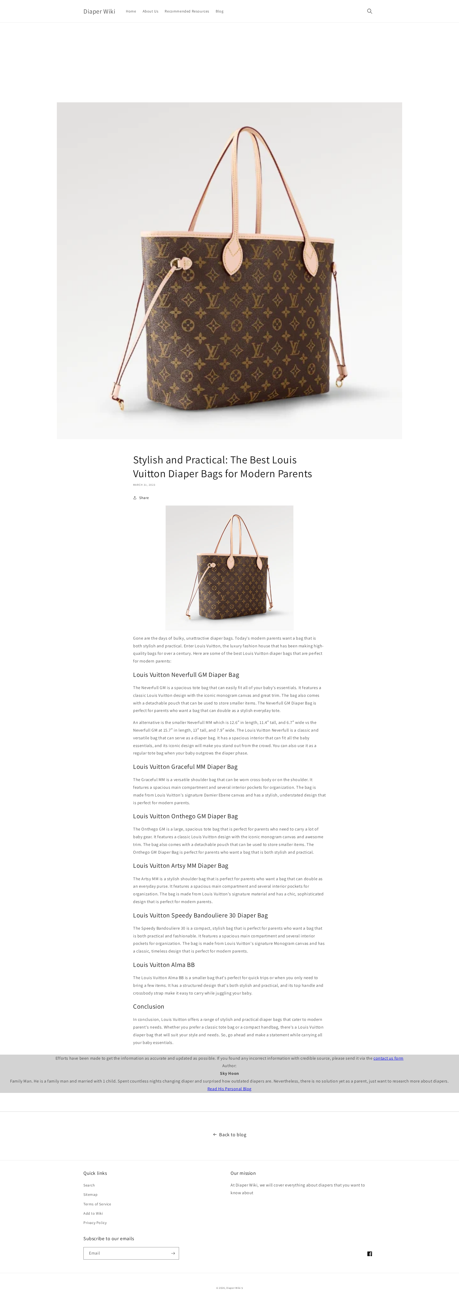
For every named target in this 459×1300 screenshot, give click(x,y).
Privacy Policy (95, 1222)
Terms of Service (97, 1204)
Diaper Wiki (233, 1288)
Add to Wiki (93, 1213)
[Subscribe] (173, 1253)
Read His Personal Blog (229, 1089)
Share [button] (144, 497)
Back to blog (232, 1134)
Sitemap (90, 1194)
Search (89, 1185)
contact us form (388, 1058)
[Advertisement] (229, 62)
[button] (370, 11)
